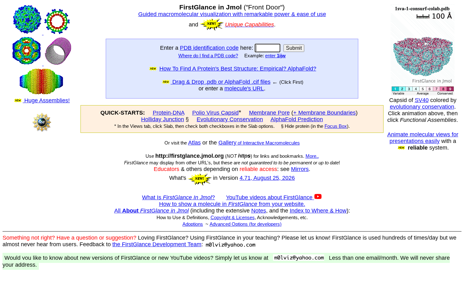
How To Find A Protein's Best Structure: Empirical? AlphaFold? (237, 68)
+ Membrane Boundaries (324, 113)
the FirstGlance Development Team (156, 244)
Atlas (194, 142)
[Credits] (41, 137)
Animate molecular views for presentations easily (422, 137)
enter (275, 55)
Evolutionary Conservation (230, 119)
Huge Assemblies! (46, 100)
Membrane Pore (269, 113)
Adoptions (192, 224)
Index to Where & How (318, 210)
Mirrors (300, 169)
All (151, 210)
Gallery (227, 142)
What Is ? (178, 197)
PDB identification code (209, 48)
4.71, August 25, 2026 (267, 178)
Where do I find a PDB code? (208, 55)
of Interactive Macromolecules (268, 142)
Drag (178, 82)
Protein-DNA (168, 113)
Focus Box (335, 126)
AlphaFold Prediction (297, 119)
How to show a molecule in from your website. (232, 204)
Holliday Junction (162, 119)
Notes (258, 210)
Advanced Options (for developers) (246, 224)
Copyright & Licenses (233, 217)
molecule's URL (244, 88)
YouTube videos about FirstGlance (270, 197)
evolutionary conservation (422, 107)
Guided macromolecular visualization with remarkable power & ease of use (232, 14)
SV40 (422, 100)
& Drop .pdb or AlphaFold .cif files (228, 82)
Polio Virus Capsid (215, 113)
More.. (312, 156)
